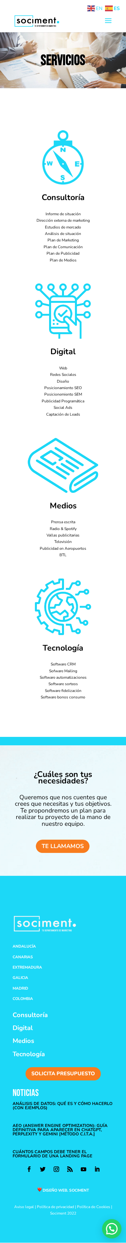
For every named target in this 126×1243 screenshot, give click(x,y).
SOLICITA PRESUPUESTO (63, 1073)
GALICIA (20, 977)
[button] (111, 1228)
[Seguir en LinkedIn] (96, 1169)
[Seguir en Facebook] (29, 1169)
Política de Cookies (93, 1206)
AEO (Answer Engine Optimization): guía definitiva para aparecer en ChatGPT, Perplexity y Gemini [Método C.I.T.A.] (60, 1130)
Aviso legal (24, 1206)
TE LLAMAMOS (63, 846)
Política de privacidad (55, 1206)
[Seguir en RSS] (69, 1169)
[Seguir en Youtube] (83, 1169)
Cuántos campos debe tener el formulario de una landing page (52, 1154)
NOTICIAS (26, 1093)
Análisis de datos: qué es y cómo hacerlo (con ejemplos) (62, 1106)
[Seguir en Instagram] (56, 1169)
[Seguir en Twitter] (42, 1169)
